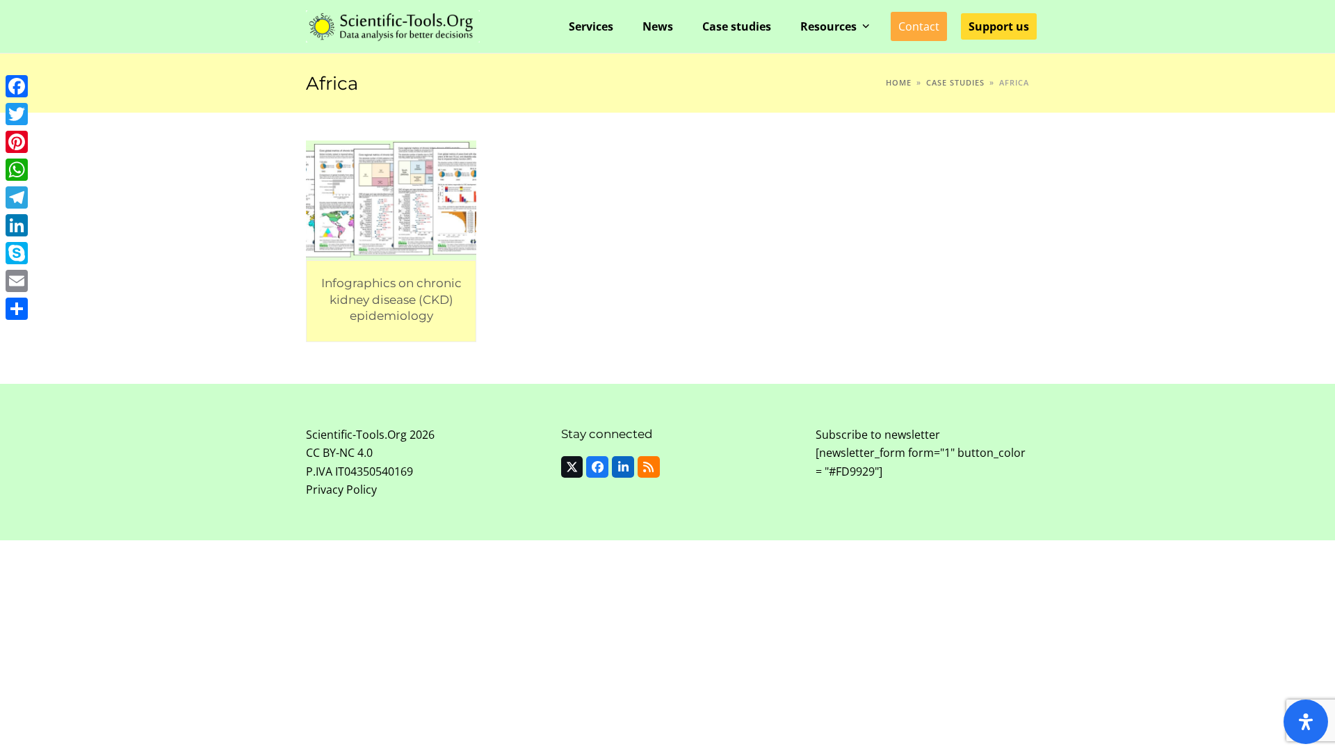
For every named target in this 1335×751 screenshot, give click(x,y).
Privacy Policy (341, 489)
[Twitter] (17, 114)
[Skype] (17, 253)
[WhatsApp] (17, 170)
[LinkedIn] (17, 225)
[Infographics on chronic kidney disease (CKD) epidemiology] (391, 199)
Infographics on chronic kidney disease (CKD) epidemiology (391, 299)
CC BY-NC (330, 452)
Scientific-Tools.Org (356, 434)
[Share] (17, 309)
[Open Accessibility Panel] (1306, 722)
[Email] (17, 281)
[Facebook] (17, 86)
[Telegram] (17, 197)
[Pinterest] (17, 142)
